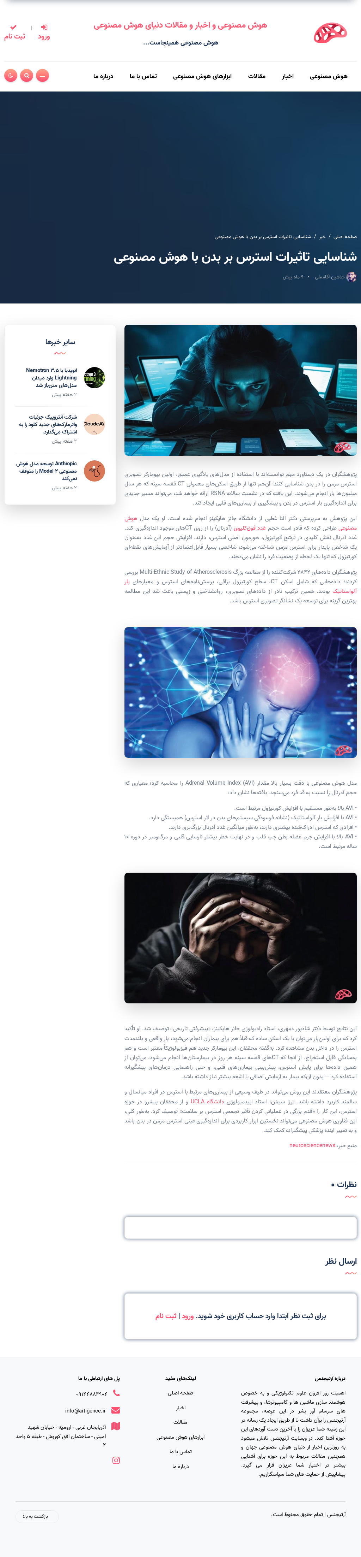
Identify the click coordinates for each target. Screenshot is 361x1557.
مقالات (256, 76)
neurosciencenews (312, 1145)
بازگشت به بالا (35, 1516)
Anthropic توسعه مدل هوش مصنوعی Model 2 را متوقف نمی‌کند (46, 471)
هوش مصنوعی (329, 76)
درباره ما (103, 76)
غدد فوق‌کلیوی (250, 528)
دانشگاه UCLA (207, 1102)
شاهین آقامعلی (330, 277)
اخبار (288, 76)
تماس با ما (143, 76)
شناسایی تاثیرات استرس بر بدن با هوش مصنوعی (263, 237)
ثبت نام (14, 36)
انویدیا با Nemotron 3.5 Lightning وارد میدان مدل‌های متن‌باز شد (51, 378)
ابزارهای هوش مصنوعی (202, 76)
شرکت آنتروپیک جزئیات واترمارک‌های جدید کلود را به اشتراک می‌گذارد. (48, 424)
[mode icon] (10, 75)
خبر (322, 237)
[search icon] (26, 75)
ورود (44, 36)
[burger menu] (42, 75)
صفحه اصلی (345, 237)
